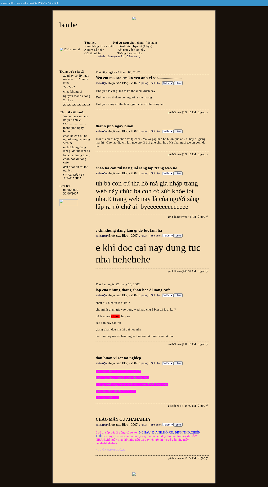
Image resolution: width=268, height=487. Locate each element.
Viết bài (41, 3)
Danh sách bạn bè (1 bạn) (135, 46)
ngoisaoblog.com (11, 3)
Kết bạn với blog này (131, 49)
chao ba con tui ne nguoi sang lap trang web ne (76, 139)
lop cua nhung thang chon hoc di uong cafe (76, 159)
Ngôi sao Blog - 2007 (123, 83)
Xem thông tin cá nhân (99, 46)
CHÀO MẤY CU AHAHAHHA (74, 176)
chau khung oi (72, 91)
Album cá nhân (94, 49)
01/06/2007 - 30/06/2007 (71, 191)
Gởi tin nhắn (92, 53)
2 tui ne (68, 100)
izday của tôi (29, 3)
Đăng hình (53, 3)
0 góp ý (203, 112)
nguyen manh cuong (76, 96)
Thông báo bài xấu (129, 53)
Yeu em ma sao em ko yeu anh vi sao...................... (75, 120)
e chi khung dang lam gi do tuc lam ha (76, 149)
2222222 (69, 87)
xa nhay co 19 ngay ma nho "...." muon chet (76, 79)
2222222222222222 (76, 104)
